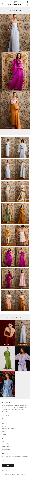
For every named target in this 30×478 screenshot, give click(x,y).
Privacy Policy (5, 444)
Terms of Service (6, 449)
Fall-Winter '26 (7, 344)
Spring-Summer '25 (23, 344)
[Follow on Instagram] (6, 470)
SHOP (3, 421)
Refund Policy (5, 446)
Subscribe (7, 465)
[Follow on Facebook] (2, 470)
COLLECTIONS (6, 423)
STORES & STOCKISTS (8, 429)
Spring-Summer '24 (7, 369)
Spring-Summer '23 (23, 369)
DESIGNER (4, 426)
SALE (3, 418)
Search (3, 441)
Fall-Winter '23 (7, 395)
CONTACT (4, 434)
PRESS (3, 431)
